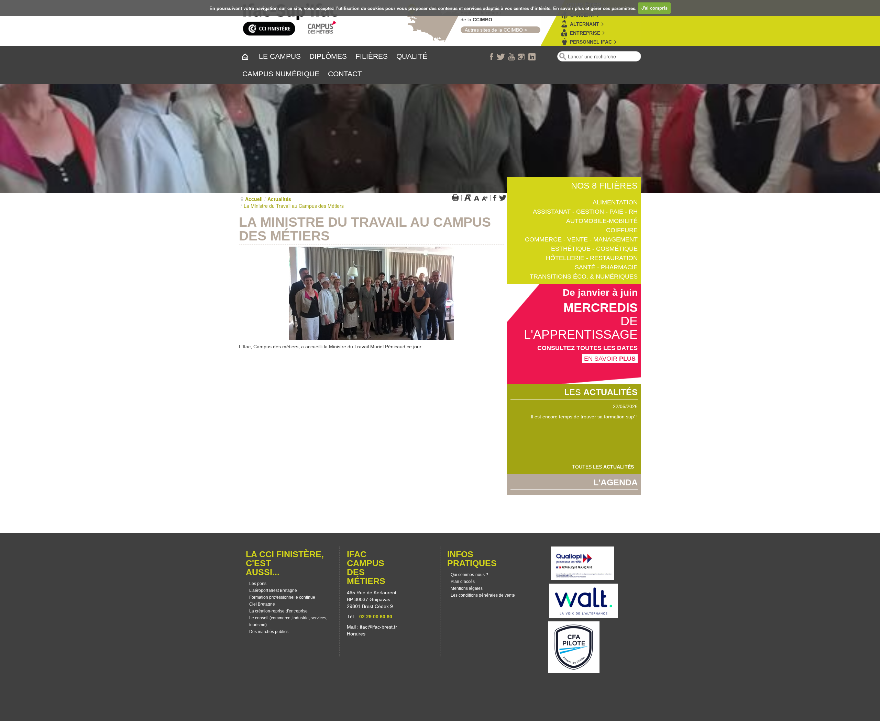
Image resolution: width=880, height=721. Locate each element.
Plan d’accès (463, 581)
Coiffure (622, 230)
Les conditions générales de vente (483, 595)
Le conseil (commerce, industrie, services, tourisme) (288, 621)
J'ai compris (654, 7)
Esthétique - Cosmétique (594, 248)
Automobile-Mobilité (602, 220)
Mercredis (600, 308)
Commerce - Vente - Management (581, 239)
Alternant (584, 24)
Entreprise (585, 33)
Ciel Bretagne (262, 604)
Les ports (257, 583)
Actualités (279, 198)
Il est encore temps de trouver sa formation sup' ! (584, 416)
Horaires (357, 633)
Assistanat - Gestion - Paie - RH (585, 211)
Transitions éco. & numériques (584, 276)
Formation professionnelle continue (282, 597)
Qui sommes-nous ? (469, 574)
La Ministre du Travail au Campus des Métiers (365, 229)
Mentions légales (467, 588)
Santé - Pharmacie (606, 267)
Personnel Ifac (591, 42)
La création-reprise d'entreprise (278, 611)
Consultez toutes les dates (587, 348)
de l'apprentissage (581, 327)
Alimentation (615, 202)
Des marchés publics (268, 631)
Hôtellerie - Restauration (592, 258)
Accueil (254, 198)
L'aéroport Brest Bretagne (273, 590)
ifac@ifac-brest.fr (378, 627)
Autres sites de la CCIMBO (492, 30)
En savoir (610, 358)
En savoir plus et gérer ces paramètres (594, 7)
